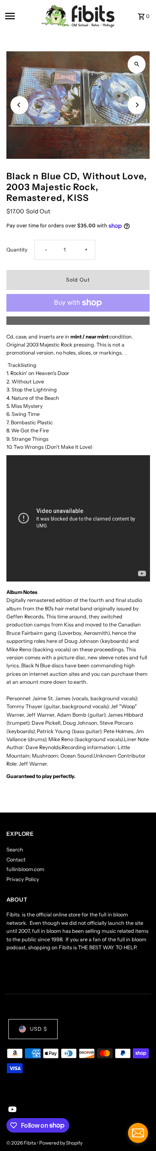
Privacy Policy (22, 879)
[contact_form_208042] (138, 1133)
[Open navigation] (20, 16)
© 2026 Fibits (21, 1143)
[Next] (137, 105)
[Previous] (19, 105)
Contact (16, 860)
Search (14, 850)
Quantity (17, 250)
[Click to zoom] (137, 64)
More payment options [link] (78, 320)
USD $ (38, 1029)
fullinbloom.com (25, 869)
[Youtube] (11, 1110)
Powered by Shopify (60, 1143)
